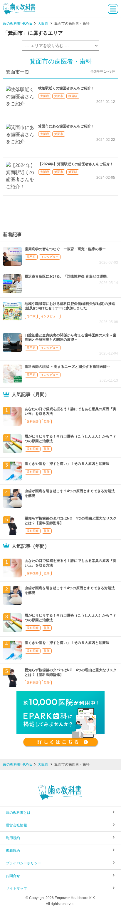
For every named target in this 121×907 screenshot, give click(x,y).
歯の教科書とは (18, 813)
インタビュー (49, 256)
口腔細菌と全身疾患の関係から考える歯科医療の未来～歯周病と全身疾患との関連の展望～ (70, 337)
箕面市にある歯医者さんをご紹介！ (66, 126)
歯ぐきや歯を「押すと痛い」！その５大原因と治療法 (67, 464)
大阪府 (44, 96)
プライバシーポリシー (23, 863)
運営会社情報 (16, 825)
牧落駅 (72, 96)
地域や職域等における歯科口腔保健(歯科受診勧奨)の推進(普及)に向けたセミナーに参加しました (70, 306)
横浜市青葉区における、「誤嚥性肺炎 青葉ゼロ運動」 (67, 276)
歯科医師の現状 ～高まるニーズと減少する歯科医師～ (67, 367)
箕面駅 (72, 171)
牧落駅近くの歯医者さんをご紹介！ (66, 88)
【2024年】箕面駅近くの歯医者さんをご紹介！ (75, 164)
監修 (47, 421)
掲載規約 (13, 850)
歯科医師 (32, 421)
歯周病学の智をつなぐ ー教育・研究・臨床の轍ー (65, 249)
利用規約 (13, 838)
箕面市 (58, 96)
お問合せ (13, 876)
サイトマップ (16, 888)
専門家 (31, 256)
